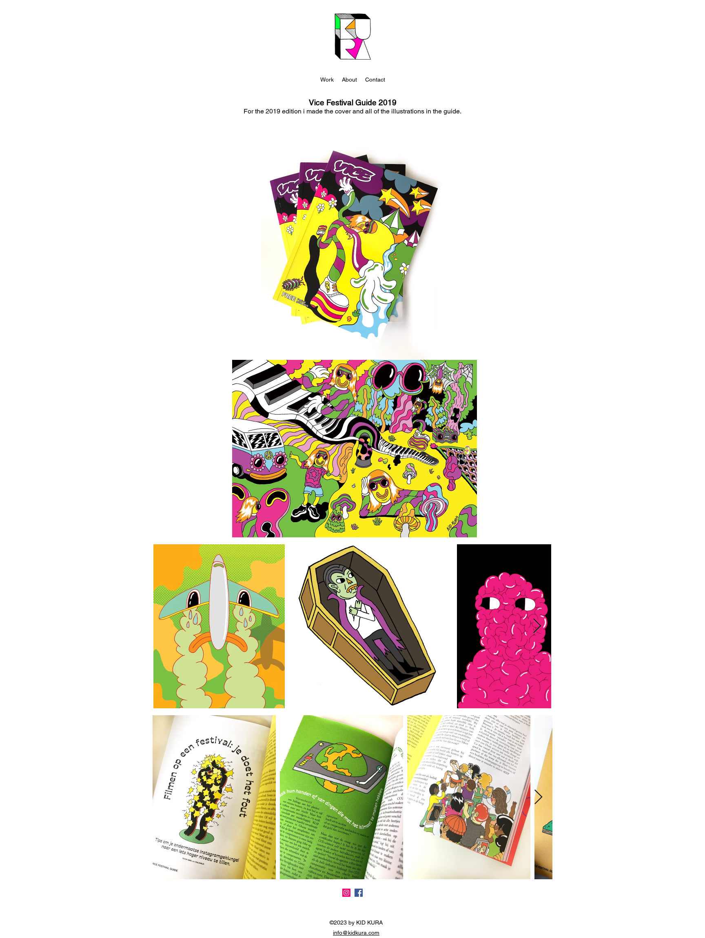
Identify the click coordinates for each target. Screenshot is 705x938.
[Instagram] (346, 893)
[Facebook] (359, 893)
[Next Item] (537, 626)
